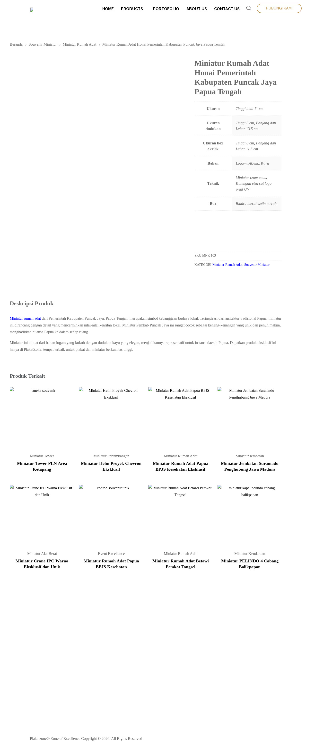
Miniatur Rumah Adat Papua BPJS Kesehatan (111, 564)
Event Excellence (111, 553)
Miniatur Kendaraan (249, 553)
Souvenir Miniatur (43, 44)
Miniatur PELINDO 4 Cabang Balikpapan (250, 564)
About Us (196, 9)
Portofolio (166, 9)
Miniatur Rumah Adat (79, 44)
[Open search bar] (248, 8)
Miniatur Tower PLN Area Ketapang (42, 466)
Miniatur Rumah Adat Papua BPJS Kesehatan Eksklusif (180, 466)
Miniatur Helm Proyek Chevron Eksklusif (111, 466)
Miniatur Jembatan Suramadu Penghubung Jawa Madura (250, 466)
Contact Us (227, 9)
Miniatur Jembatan (250, 456)
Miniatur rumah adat (25, 318)
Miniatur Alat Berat (42, 553)
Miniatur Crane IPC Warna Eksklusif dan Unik (42, 564)
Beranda (16, 44)
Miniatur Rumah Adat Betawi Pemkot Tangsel (180, 564)
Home (108, 9)
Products (132, 9)
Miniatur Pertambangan (111, 456)
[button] (212, 232)
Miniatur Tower (42, 456)
